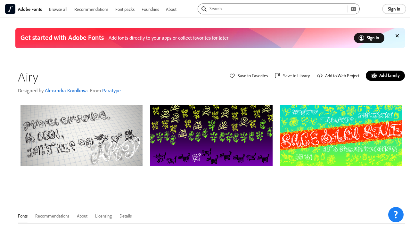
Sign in (394, 9)
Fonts (23, 215)
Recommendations (91, 9)
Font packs (125, 9)
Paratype (111, 90)
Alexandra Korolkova (66, 90)
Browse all (58, 9)
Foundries (150, 9)
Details (125, 215)
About (171, 9)
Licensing (103, 215)
